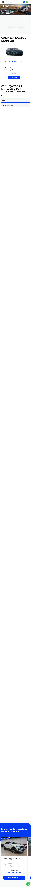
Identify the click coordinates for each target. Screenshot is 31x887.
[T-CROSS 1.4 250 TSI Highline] (14, 846)
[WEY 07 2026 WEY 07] (14, 51)
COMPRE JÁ (14, 77)
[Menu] (3, 2)
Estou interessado (14, 878)
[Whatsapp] (27, 2)
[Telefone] (24, 2)
